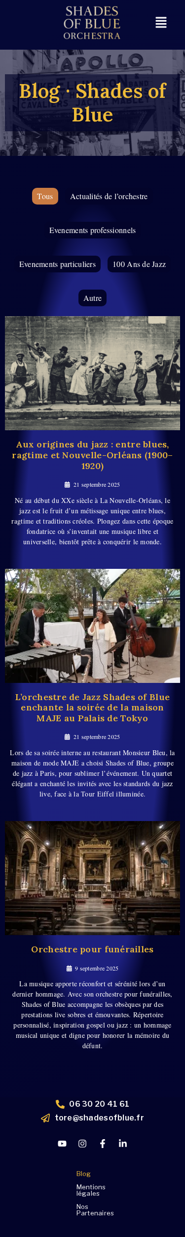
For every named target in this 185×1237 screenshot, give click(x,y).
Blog (83, 1174)
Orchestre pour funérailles (92, 949)
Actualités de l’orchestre (109, 196)
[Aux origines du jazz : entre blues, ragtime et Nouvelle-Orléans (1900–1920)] (92, 373)
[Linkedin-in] (123, 1143)
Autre (92, 298)
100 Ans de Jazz (139, 264)
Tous (45, 196)
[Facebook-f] (102, 1143)
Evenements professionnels (92, 230)
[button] (161, 22)
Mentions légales (91, 1190)
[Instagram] (82, 1143)
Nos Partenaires (95, 1210)
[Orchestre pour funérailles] (92, 878)
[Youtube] (62, 1143)
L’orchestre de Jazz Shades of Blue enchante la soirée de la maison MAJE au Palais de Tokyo (92, 707)
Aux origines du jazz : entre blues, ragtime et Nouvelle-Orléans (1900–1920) (92, 455)
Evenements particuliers (57, 264)
